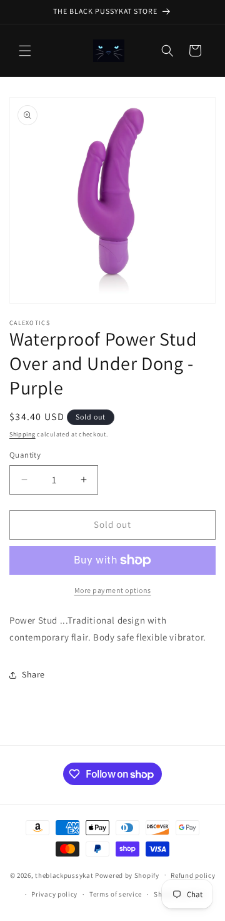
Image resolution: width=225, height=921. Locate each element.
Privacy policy (54, 894)
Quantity (25, 455)
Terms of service (115, 894)
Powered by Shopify (127, 874)
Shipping (22, 434)
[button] (25, 50)
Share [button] (33, 674)
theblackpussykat (64, 874)
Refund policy (193, 875)
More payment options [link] (112, 590)
